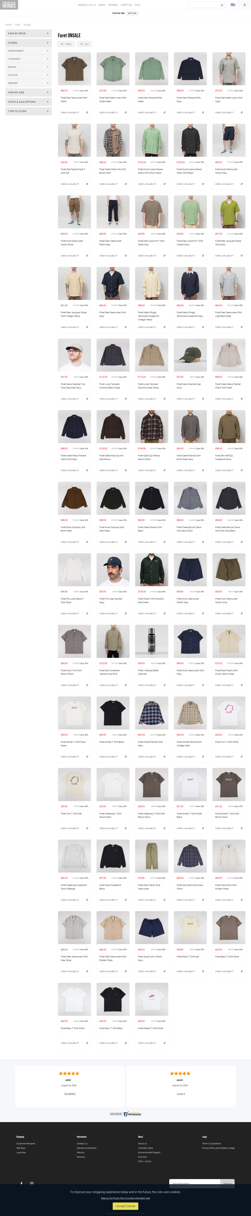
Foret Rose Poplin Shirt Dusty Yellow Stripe (226, 672)
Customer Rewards (25, 1143)
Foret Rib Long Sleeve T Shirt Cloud (72, 600)
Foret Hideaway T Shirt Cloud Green (110, 815)
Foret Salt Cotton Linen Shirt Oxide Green (112, 99)
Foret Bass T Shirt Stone (227, 956)
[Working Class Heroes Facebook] (21, 1183)
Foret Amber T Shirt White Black (189, 815)
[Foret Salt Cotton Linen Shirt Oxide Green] (113, 68)
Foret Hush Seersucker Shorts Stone (72, 242)
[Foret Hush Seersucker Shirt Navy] (190, 641)
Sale (137, 5)
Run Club (142, 1156)
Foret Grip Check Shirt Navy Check (190, 886)
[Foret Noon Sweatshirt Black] (113, 856)
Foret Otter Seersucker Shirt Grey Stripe (74, 958)
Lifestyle (126, 5)
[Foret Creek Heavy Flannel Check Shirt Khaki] (229, 355)
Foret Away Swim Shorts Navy (150, 958)
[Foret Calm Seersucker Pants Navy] (113, 211)
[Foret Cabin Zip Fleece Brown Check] (151, 426)
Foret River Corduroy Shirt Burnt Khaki (73, 529)
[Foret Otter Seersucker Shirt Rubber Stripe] (113, 927)
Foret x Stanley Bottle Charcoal (148, 672)
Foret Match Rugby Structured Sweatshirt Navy (190, 314)
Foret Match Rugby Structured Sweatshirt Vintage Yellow (148, 316)
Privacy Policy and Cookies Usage (218, 1147)
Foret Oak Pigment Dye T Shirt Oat (73, 171)
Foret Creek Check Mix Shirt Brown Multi (112, 171)
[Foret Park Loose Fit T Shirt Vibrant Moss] (190, 211)
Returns (81, 1152)
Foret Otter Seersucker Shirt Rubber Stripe (112, 958)
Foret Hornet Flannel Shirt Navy (150, 743)
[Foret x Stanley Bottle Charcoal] (151, 641)
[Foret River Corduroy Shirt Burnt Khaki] (74, 498)
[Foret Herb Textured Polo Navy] (190, 68)
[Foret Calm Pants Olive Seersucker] (151, 856)
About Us (142, 1143)
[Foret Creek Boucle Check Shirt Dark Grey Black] (229, 498)
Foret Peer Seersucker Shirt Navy (112, 314)
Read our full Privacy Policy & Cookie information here (125, 1198)
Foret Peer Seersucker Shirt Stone (74, 99)
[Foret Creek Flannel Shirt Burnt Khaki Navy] (190, 426)
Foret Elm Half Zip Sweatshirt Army (224, 457)
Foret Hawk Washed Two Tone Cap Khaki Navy (73, 385)
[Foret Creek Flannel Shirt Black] (151, 498)
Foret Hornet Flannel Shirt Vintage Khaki (189, 743)
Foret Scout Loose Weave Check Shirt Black (189, 171)
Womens (113, 5)
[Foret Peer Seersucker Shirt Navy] (113, 283)
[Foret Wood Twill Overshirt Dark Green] (151, 569)
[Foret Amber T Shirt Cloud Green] (74, 712)
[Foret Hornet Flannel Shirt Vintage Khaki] (190, 712)
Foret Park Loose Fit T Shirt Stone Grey (151, 242)
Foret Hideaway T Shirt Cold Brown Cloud (151, 815)
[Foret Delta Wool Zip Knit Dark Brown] (113, 426)
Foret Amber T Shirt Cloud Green (73, 743)
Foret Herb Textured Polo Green (150, 99)
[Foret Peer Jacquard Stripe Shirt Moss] (229, 211)
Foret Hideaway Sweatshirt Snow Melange (74, 886)
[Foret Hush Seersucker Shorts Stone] (74, 211)
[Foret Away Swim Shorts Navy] (151, 927)
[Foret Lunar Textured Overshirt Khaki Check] (151, 355)
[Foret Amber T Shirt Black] (113, 712)
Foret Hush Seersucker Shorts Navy (226, 171)
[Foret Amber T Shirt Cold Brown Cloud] (229, 784)
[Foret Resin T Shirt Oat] (190, 927)
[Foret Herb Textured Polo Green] (151, 68)
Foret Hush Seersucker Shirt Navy (190, 672)
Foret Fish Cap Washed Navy (110, 600)
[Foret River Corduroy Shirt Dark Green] (113, 498)
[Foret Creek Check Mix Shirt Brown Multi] (113, 140)
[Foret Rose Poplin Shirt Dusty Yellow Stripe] (229, 641)
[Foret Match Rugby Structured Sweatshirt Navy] (190, 283)
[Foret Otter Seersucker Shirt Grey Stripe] (74, 927)
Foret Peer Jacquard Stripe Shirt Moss (228, 242)
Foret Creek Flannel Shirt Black (150, 529)
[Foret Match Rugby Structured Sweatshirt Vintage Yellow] (151, 283)
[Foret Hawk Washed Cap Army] (190, 355)
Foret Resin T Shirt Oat (188, 956)
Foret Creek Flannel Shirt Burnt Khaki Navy (188, 457)
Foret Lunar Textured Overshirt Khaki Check (148, 385)
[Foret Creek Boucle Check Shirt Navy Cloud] (190, 498)
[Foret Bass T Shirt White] (74, 999)
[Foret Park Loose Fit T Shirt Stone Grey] (151, 211)
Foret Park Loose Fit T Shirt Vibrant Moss (190, 242)
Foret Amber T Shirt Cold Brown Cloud (227, 815)
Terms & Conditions (211, 1143)
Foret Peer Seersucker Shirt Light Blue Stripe (228, 314)
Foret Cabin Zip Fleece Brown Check (149, 457)
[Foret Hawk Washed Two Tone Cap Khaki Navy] (74, 355)
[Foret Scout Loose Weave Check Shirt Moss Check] (151, 140)
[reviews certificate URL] (125, 1113)
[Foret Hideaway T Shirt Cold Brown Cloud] (151, 784)
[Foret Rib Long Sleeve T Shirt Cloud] (74, 569)
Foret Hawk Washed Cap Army (189, 385)
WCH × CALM (144, 1161)
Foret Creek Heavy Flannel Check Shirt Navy (73, 457)
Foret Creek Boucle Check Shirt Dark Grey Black (227, 529)
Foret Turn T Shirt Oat (71, 813)
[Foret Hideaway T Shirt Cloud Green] (113, 784)
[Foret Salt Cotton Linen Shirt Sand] (229, 68)
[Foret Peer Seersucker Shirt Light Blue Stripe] (229, 283)
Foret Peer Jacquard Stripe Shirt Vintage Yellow (74, 314)
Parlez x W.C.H (87, 5)
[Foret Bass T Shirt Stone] (229, 927)
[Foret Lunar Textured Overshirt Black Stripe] (113, 355)
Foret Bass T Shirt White (72, 1028)
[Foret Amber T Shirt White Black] (190, 784)
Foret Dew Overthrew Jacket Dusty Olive (109, 672)
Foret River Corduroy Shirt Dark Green (111, 529)
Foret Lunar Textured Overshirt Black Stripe (109, 385)
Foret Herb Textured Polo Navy (189, 99)
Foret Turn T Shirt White (226, 741)
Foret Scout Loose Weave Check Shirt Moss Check (150, 171)
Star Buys (21, 1147)
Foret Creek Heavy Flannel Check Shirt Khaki (228, 385)
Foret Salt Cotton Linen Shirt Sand (228, 99)
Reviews (81, 1156)
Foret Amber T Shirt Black (111, 741)
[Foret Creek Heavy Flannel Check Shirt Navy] (74, 426)
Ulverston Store (145, 1147)
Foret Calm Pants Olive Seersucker (149, 886)
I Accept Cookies (125, 1206)
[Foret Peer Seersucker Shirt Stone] (74, 68)
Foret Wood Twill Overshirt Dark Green (151, 600)
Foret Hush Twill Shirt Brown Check (71, 672)
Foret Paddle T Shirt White (150, 1028)
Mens (102, 5)
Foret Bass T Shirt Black (111, 1028)
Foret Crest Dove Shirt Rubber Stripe (225, 886)
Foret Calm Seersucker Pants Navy (110, 242)
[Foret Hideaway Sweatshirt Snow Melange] (74, 856)
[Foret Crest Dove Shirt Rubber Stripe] (229, 856)
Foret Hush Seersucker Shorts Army (226, 600)
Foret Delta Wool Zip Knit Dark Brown (111, 457)
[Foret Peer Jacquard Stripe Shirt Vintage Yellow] (74, 283)
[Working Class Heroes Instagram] (32, 1183)
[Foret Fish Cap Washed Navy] (113, 569)
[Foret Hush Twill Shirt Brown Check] (74, 641)
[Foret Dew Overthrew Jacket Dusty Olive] (113, 641)
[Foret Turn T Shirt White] (229, 712)
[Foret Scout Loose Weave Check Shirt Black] (190, 140)
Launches (21, 1152)
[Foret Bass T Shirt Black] (113, 999)
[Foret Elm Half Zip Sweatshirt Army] (229, 426)
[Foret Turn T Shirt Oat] (74, 784)
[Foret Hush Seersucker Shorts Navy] (229, 140)
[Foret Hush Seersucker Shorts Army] (229, 569)
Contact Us (82, 1143)
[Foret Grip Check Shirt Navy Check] (190, 856)
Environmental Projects (149, 1152)
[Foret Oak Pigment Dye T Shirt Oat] (74, 140)
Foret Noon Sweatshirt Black (110, 886)
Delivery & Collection (86, 1147)
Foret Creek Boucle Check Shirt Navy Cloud (189, 529)
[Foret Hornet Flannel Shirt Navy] (151, 712)
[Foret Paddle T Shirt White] (151, 999)
